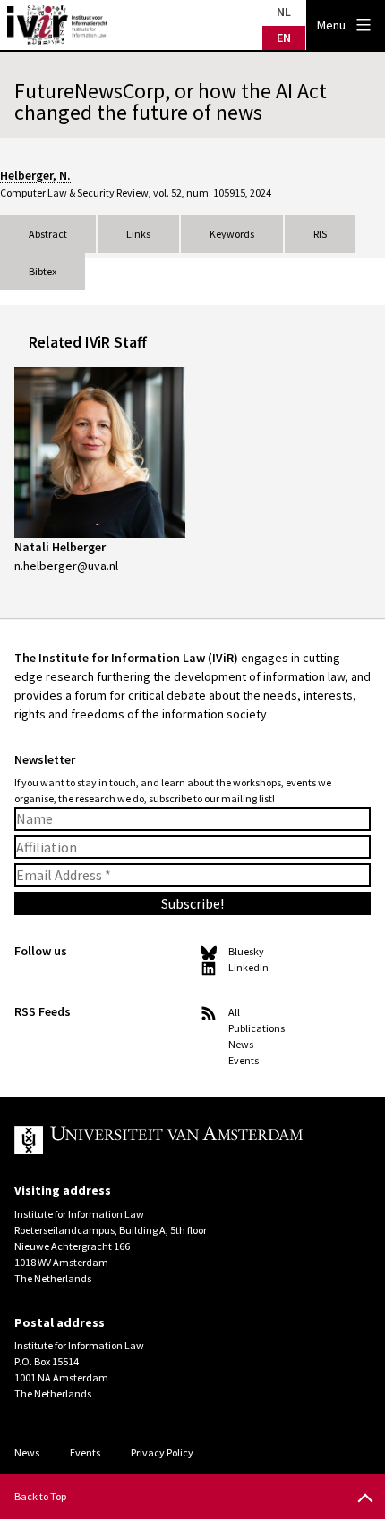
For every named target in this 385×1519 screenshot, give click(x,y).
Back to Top (40, 1496)
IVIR (57, 25)
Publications (256, 1028)
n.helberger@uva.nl (66, 566)
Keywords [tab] (232, 233)
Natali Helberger (60, 547)
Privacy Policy (162, 1452)
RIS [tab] (320, 233)
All (234, 1012)
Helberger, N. (35, 175)
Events (243, 1060)
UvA (178, 1140)
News (240, 1044)
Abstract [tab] (48, 233)
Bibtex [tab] (42, 271)
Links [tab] (138, 233)
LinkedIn (248, 967)
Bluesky (246, 951)
